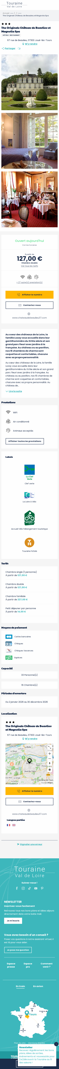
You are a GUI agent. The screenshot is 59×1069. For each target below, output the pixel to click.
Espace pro (28, 965)
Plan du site (20, 1043)
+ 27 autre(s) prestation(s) (29, 282)
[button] (19, 48)
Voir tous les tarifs (29, 266)
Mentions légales (36, 1043)
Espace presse (11, 965)
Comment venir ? (47, 965)
